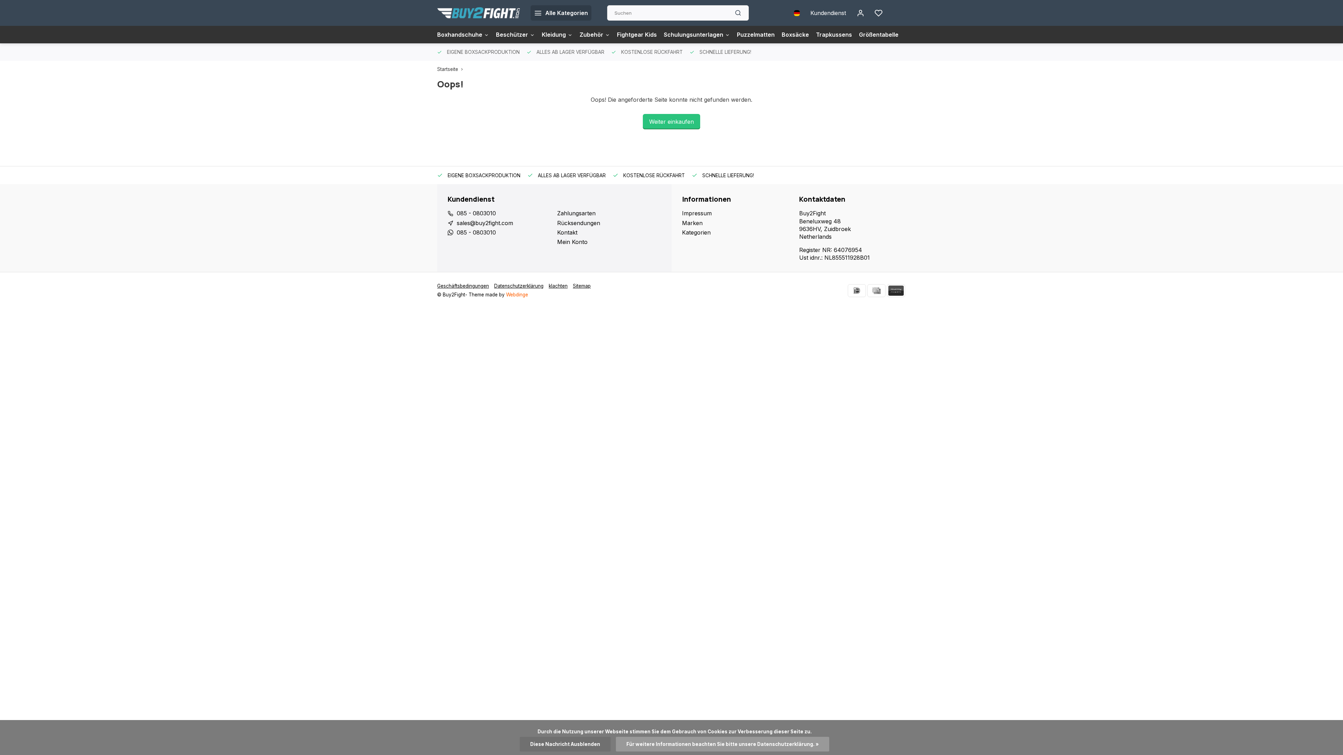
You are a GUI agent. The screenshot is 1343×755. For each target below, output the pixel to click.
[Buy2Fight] (478, 12)
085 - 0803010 (476, 213)
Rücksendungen (578, 223)
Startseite (447, 69)
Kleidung (554, 34)
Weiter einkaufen (671, 121)
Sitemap (582, 286)
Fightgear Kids (637, 34)
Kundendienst (828, 12)
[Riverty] (896, 290)
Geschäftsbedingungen (463, 286)
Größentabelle (878, 34)
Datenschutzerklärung (518, 286)
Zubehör (591, 34)
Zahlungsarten (576, 213)
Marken (692, 223)
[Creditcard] (876, 290)
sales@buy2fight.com (485, 223)
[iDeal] (857, 290)
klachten (558, 286)
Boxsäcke (795, 34)
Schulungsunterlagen (693, 34)
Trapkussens (834, 34)
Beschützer (512, 34)
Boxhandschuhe (459, 34)
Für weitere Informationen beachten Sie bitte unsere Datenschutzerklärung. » (722, 744)
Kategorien (696, 232)
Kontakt (567, 232)
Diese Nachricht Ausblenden (565, 744)
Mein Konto (572, 241)
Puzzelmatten (756, 34)
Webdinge (517, 294)
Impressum (697, 213)
